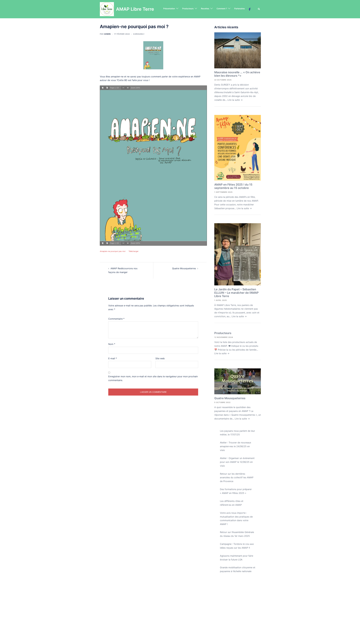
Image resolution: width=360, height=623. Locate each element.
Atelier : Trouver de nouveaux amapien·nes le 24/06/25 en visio (235, 446)
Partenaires (239, 8)
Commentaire (116, 318)
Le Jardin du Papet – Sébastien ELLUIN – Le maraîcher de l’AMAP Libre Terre (236, 293)
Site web (160, 358)
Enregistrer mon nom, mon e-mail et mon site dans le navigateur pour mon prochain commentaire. (153, 378)
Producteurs (188, 8)
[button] (259, 9)
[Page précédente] (103, 87)
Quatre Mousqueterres (184, 268)
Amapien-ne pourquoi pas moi (112, 251)
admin (107, 34)
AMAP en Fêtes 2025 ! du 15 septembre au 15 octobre (233, 186)
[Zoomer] (128, 87)
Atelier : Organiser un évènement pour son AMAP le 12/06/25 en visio (237, 462)
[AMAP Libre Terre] (107, 9)
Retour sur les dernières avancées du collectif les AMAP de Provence (236, 477)
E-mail (112, 358)
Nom (111, 344)
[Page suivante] (107, 87)
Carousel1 (138, 34)
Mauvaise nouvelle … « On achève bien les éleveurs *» (237, 74)
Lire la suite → (235, 99)
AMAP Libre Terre (135, 9)
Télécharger (134, 251)
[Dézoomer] (123, 87)
